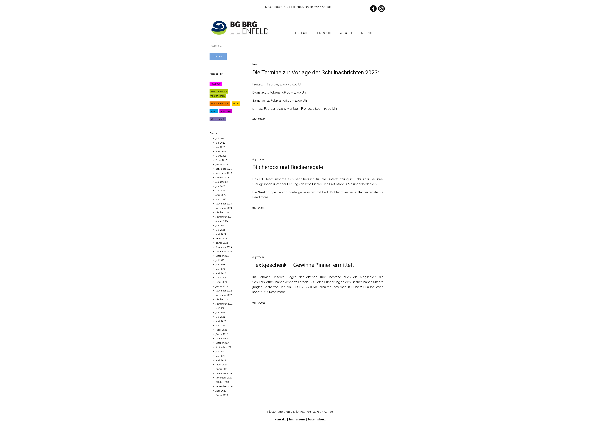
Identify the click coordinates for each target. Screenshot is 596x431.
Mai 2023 (220, 268)
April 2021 (220, 360)
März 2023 (220, 277)
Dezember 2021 (223, 338)
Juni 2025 (220, 186)
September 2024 (224, 216)
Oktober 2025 (222, 177)
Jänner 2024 (221, 242)
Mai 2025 (220, 190)
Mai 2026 (220, 147)
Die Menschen (324, 33)
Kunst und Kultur (220, 103)
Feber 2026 (221, 160)
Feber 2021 (221, 364)
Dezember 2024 (223, 203)
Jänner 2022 (221, 334)
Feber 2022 (221, 329)
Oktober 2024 (222, 212)
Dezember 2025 (223, 168)
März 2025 (220, 199)
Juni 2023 (220, 264)
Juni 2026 (220, 142)
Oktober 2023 (222, 255)
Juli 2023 (219, 260)
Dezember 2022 (223, 290)
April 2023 (220, 273)
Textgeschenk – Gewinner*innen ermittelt (303, 265)
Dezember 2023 (223, 247)
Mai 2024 (220, 229)
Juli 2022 (219, 308)
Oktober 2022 (222, 299)
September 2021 (224, 347)
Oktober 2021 (222, 342)
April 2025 (220, 194)
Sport (213, 111)
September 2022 (224, 303)
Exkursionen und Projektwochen (219, 93)
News (236, 103)
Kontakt (280, 419)
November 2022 (223, 294)
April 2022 (220, 321)
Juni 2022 (220, 312)
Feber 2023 (221, 281)
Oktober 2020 (222, 382)
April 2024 (220, 234)
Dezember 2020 (223, 373)
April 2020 (220, 390)
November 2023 (223, 251)
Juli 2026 (219, 138)
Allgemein (216, 83)
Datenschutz (317, 419)
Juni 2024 (220, 225)
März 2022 (220, 325)
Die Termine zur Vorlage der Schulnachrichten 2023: (315, 72)
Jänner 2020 (221, 395)
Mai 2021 (220, 355)
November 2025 (223, 173)
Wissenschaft (218, 119)
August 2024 (221, 221)
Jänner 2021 (221, 368)
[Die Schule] (241, 27)
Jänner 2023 (221, 286)
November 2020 (223, 377)
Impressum (297, 419)
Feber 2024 (221, 238)
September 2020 (224, 386)
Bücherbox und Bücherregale (287, 167)
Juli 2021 (219, 351)
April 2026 (220, 151)
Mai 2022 (220, 316)
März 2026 (220, 155)
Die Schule (300, 33)
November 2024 (223, 207)
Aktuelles (347, 33)
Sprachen (226, 111)
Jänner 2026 (221, 164)
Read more (260, 197)
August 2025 (221, 181)
